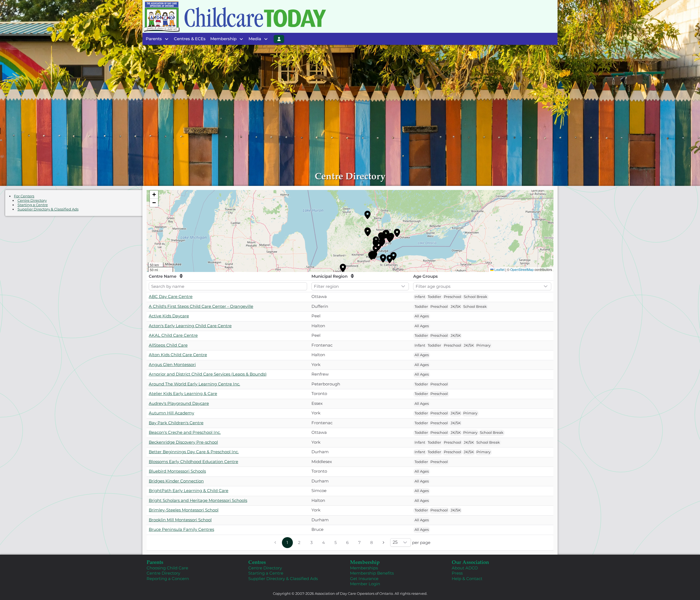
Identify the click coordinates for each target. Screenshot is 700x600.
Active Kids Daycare (169, 315)
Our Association (470, 561)
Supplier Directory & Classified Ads (48, 209)
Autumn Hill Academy (171, 412)
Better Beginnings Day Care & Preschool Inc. (194, 451)
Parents (155, 561)
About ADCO (465, 567)
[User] (279, 39)
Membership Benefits (372, 573)
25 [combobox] (395, 542)
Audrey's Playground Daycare (179, 403)
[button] (367, 215)
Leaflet (499, 269)
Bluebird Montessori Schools (177, 471)
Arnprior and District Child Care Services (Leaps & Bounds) (208, 374)
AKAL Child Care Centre (173, 335)
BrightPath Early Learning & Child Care (188, 490)
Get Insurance (364, 578)
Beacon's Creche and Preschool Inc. (185, 432)
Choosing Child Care (167, 567)
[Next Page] (383, 542)
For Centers (24, 196)
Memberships (364, 567)
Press (457, 573)
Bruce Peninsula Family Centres (181, 529)
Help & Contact (467, 578)
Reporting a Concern (168, 578)
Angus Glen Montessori (172, 364)
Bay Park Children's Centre (176, 422)
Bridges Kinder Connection (176, 481)
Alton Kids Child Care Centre (178, 354)
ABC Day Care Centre (170, 296)
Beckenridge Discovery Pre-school (183, 442)
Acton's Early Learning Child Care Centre (190, 325)
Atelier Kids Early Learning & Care (183, 393)
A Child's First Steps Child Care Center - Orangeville (201, 306)
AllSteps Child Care (168, 345)
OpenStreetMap (522, 269)
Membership (365, 561)
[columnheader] (228, 276)
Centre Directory (32, 200)
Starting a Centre (33, 205)
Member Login (365, 583)
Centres (257, 561)
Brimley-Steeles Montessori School (183, 510)
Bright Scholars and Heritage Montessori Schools (198, 500)
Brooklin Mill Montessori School (180, 519)
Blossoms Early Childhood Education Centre (193, 461)
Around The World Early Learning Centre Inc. (194, 384)
